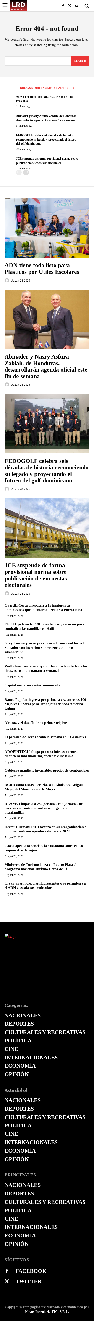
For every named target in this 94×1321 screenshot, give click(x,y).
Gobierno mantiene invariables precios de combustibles (47, 770)
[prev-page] (19, 172)
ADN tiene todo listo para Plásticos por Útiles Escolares (42, 268)
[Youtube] (76, 6)
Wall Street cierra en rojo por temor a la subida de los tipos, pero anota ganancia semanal (46, 668)
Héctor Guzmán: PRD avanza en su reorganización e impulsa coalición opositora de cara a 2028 (45, 829)
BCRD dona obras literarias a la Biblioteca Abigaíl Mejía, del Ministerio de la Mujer (44, 787)
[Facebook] (62, 6)
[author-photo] (7, 280)
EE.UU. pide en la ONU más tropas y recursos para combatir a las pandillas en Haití (44, 626)
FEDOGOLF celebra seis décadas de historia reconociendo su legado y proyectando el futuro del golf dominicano (46, 139)
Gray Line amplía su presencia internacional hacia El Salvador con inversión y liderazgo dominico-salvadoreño (45, 647)
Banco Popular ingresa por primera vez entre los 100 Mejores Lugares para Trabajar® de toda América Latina (45, 704)
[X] (69, 6)
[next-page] (26, 172)
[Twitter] (7, 1282)
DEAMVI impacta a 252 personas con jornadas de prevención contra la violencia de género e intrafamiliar (44, 808)
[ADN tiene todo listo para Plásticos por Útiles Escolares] (47, 228)
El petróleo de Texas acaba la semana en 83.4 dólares (45, 737)
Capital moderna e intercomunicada (32, 685)
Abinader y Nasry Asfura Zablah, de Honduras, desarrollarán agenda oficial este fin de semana (46, 366)
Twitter (29, 1281)
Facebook (31, 1271)
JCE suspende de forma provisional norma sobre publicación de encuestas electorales (36, 575)
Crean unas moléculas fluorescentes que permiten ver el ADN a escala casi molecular (46, 885)
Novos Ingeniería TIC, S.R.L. (47, 1311)
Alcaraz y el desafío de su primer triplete (36, 723)
